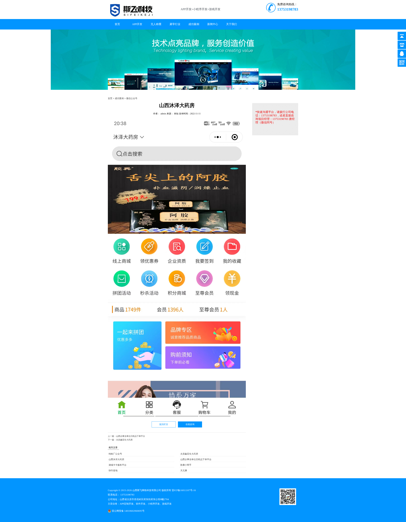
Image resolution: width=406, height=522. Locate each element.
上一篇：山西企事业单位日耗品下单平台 (126, 436)
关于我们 (231, 24)
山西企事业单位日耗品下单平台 (195, 459)
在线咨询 (190, 424)
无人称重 (156, 24)
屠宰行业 (175, 24)
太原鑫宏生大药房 (189, 454)
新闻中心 (212, 24)
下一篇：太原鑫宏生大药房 (120, 440)
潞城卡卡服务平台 (117, 465)
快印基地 (113, 470)
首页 (117, 24)
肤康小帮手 (185, 465)
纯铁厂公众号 (115, 454)
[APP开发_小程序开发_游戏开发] (131, 17)
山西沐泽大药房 (116, 459)
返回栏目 (163, 424)
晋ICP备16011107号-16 (184, 490)
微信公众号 (131, 98)
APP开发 (137, 24)
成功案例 (193, 24)
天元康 (183, 470)
